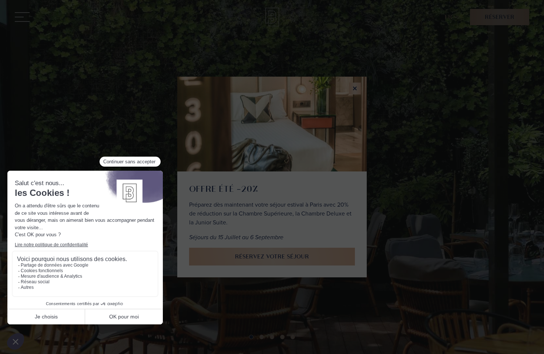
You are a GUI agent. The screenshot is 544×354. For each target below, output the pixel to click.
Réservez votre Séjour (272, 256)
